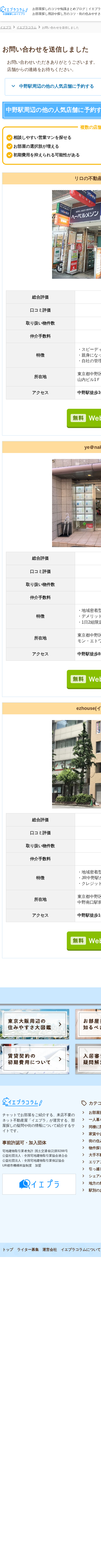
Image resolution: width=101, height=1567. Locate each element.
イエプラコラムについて (81, 1250)
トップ (7, 1250)
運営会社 (49, 1250)
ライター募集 (28, 1250)
